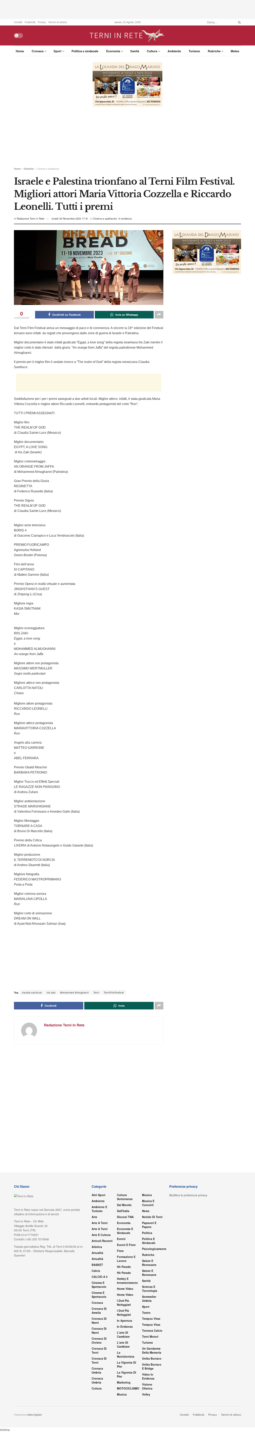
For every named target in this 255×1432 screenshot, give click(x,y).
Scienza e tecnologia (149, 1289)
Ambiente (174, 51)
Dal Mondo (124, 1205)
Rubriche (214, 51)
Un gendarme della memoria (151, 1350)
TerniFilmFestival (114, 992)
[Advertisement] (127, 9)
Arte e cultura (101, 1235)
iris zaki (51, 992)
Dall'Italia (123, 1211)
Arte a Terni (100, 1223)
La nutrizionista (125, 1354)
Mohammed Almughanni (74, 992)
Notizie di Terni (152, 1217)
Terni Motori (150, 1336)
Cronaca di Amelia (99, 1311)
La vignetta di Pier (126, 1364)
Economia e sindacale (125, 1231)
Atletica (97, 1247)
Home (20, 51)
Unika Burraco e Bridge (151, 1366)
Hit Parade (124, 1267)
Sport (57, 51)
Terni (96, 992)
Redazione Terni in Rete (30, 218)
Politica (147, 1233)
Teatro (146, 1313)
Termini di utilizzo (57, 22)
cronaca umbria (97, 1380)
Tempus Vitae (151, 1319)
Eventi (121, 1239)
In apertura (124, 1321)
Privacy (42, 22)
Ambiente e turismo (99, 1209)
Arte (94, 1217)
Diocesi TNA (125, 1217)
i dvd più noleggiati (124, 1303)
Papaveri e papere (149, 1225)
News (145, 1211)
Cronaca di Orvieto (99, 1340)
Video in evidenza (148, 1376)
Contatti (18, 22)
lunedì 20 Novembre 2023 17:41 (70, 218)
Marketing (123, 1382)
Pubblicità (30, 22)
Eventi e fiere (126, 1245)
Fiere (120, 1251)
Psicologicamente (154, 1249)
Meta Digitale (34, 1414)
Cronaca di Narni (99, 1330)
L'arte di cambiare (123, 1334)
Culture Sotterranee (125, 1197)
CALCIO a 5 (100, 1277)
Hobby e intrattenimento (127, 1281)
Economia (113, 51)
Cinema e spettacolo (48, 168)
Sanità (134, 51)
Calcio (96, 1271)
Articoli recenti (102, 1241)
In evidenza (125, 218)
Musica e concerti (148, 1203)
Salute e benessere (149, 1263)
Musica (122, 1394)
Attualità (97, 1253)
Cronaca (37, 51)
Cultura (152, 51)
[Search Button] (238, 22)
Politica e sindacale (85, 51)
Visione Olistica (147, 1386)
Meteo (235, 51)
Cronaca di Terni (99, 1350)
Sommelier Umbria (149, 1299)
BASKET (97, 1265)
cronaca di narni (99, 1321)
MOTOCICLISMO (128, 1388)
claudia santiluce (32, 992)
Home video (125, 1289)
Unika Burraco (151, 1358)
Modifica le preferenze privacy (188, 1195)
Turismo (194, 51)
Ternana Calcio (152, 1330)
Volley (146, 1394)
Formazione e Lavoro (126, 1259)
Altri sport (98, 1195)
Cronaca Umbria (97, 1370)
